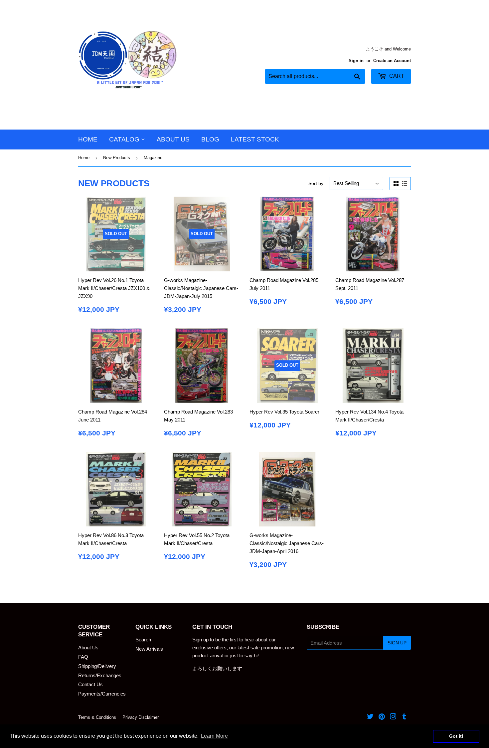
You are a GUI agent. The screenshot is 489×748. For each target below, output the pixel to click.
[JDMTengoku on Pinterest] (381, 717)
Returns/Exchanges (99, 675)
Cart (396, 76)
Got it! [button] (456, 736)
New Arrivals (149, 649)
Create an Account (392, 60)
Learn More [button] (214, 736)
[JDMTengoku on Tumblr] (404, 717)
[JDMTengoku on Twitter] (370, 717)
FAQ (83, 657)
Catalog (125, 139)
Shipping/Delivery (97, 666)
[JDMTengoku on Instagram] (393, 717)
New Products (116, 157)
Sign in (356, 60)
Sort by (315, 183)
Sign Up (397, 642)
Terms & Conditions (97, 717)
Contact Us (90, 684)
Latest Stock (255, 139)
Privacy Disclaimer (140, 717)
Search (143, 639)
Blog (210, 139)
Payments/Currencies (102, 694)
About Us (173, 139)
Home (87, 139)
